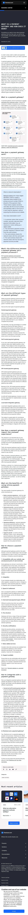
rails (16, 157)
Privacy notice (4, 885)
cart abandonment (17, 442)
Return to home (14, 823)
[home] (8, 3)
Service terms (4, 880)
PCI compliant (9, 639)
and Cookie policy (11, 906)
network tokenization (6, 185)
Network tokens (8, 195)
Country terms (4, 882)
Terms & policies (5, 877)
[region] (14, 900)
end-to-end (10, 737)
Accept (14, 911)
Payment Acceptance (5, 777)
